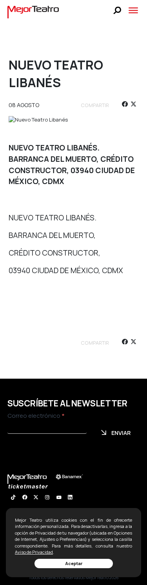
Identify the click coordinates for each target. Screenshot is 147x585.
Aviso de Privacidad (34, 552)
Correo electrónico (36, 415)
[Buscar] (117, 10)
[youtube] (58, 498)
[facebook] (124, 105)
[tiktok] (13, 498)
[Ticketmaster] (31, 486)
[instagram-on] (47, 498)
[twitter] (133, 105)
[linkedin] (70, 498)
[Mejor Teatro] (33, 11)
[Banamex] (73, 477)
